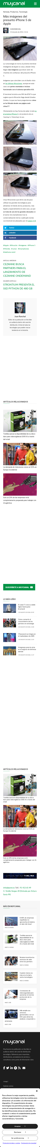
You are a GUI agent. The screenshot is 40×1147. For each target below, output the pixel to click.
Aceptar (18, 1126)
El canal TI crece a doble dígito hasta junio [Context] (26, 607)
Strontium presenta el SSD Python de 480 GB (18, 286)
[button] (37, 1091)
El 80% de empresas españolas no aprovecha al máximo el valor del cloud (27, 921)
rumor (14, 249)
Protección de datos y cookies (11, 1143)
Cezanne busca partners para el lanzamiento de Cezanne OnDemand (17, 270)
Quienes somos (8, 1086)
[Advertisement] (20, 369)
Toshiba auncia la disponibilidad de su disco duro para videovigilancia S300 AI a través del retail (27, 940)
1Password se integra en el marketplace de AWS (27, 635)
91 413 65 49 (25, 888)
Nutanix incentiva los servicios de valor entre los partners (27, 959)
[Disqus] (20, 542)
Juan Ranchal (20, 317)
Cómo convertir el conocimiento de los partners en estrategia (26, 621)
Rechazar (17, 1132)
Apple (6, 245)
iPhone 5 (32, 245)
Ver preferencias (17, 1138)
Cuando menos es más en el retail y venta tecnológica (26, 975)
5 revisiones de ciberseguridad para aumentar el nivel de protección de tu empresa (27, 995)
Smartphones (24, 249)
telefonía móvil (9, 252)
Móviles (7, 249)
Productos (14, 12)
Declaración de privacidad (28, 1143)
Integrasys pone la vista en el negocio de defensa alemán (27, 649)
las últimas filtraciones (13, 83)
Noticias (6, 12)
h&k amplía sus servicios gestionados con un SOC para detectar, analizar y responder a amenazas (20, 1016)
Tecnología (23, 12)
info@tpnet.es (9, 888)
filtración (14, 245)
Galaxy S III (32, 221)
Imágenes (23, 245)
